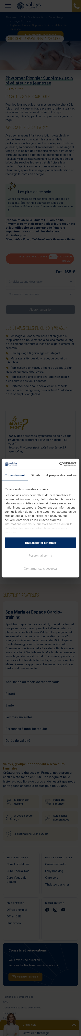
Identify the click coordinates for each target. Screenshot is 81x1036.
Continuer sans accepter (40, 568)
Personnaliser (38, 555)
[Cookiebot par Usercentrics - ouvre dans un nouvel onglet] (59, 464)
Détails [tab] (35, 475)
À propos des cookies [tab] (61, 475)
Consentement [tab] (15, 475)
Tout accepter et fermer (40, 542)
